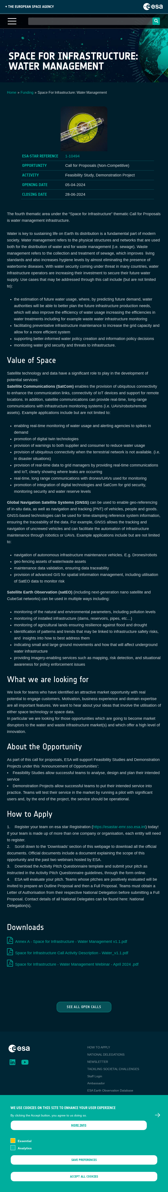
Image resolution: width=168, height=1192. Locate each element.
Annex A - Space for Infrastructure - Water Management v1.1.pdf (71, 941)
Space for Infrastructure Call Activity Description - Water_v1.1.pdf (71, 953)
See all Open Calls (84, 1007)
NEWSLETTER (97, 1061)
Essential (25, 1141)
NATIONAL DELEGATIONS (105, 1054)
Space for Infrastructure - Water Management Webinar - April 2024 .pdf (76, 964)
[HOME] (19, 1048)
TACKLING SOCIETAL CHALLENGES (113, 1069)
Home (11, 92)
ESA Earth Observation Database (110, 1090)
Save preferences (84, 1160)
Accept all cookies (84, 1176)
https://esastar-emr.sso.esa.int (119, 827)
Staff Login (94, 1076)
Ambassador (96, 1083)
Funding (27, 92)
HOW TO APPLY (98, 1047)
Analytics (25, 1148)
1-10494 (72, 156)
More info (78, 1125)
